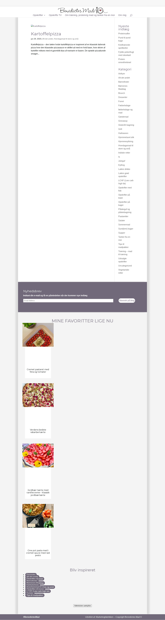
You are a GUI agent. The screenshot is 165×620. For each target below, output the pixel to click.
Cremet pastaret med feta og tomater (38, 370)
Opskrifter (38, 15)
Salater (121, 220)
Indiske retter (124, 153)
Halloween (123, 133)
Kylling (121, 165)
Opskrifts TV (55, 15)
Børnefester (123, 82)
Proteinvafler (124, 33)
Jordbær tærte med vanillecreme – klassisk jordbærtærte (38, 492)
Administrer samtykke (82, 606)
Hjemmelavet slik (126, 137)
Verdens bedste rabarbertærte (38, 431)
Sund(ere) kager (125, 229)
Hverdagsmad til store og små (66, 39)
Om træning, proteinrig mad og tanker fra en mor (90, 15)
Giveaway (122, 121)
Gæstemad (123, 117)
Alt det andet (48, 39)
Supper (121, 233)
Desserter (122, 97)
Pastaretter (123, 216)
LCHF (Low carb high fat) (38, 591)
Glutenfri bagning (126, 125)
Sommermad (124, 225)
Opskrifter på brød (35, 579)
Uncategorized (125, 266)
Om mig (122, 15)
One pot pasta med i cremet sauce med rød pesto (38, 553)
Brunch (121, 93)
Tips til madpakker (35, 595)
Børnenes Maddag (35, 583)
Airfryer (121, 74)
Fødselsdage (124, 105)
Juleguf (121, 161)
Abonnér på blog (126, 300)
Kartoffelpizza (46, 33)
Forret (121, 101)
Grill (120, 129)
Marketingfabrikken (104, 617)
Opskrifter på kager (35, 589)
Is (119, 157)
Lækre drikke (124, 169)
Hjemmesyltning (125, 141)
